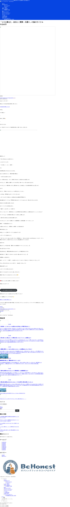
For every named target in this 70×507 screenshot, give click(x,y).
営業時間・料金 (9, 486)
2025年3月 (4, 444)
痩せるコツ (4, 456)
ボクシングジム (9, 481)
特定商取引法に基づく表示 (11, 495)
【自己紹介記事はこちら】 (5, 106)
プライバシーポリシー (8, 494)
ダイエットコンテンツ (8, 489)
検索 (1, 408)
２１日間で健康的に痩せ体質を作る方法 (8, 290)
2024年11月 (4, 446)
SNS (5, 487)
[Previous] (1, 505)
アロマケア (8, 482)
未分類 (1, 306)
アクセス (5, 491)
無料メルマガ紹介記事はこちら (5, 299)
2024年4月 (4, 449)
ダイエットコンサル (7, 490)
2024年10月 (4, 447)
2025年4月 (4, 443)
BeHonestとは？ (7, 480)
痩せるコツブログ (7, 488)
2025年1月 (4, 445)
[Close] (7, 506)
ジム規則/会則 (6, 492)
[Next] (4, 505)
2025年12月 (4, 442)
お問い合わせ (6, 493)
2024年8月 (4, 448)
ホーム (5, 479)
